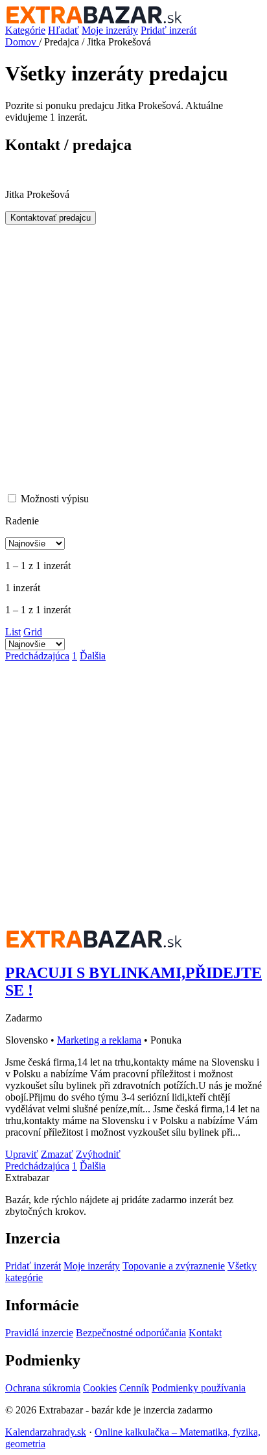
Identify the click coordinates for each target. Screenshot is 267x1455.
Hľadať (63, 30)
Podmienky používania (199, 1387)
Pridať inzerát (168, 30)
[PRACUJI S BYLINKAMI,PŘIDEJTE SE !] (94, 945)
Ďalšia (93, 655)
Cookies (100, 1387)
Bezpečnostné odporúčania (131, 1332)
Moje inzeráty (110, 30)
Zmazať (57, 1154)
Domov (22, 41)
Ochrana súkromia (42, 1387)
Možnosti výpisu (55, 498)
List (13, 631)
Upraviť (21, 1154)
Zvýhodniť (98, 1154)
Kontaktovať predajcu (50, 218)
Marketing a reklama (99, 1039)
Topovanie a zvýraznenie (173, 1265)
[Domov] (133, 15)
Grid (32, 631)
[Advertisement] (133, 358)
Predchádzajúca (37, 655)
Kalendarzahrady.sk (45, 1431)
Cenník (134, 1387)
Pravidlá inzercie (39, 1332)
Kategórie (25, 30)
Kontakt (205, 1332)
